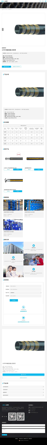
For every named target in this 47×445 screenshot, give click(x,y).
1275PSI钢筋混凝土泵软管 (9, 363)
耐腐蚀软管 (30, 438)
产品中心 (6, 9)
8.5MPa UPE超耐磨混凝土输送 (10, 167)
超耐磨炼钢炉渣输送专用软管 (10, 189)
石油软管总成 (21, 438)
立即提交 (13, 300)
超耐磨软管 (10, 9)
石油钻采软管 (5, 389)
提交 (4, 434)
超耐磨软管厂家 (26, 438)
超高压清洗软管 (5, 395)
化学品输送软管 (5, 386)
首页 (3, 9)
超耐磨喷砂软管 (28, 167)
